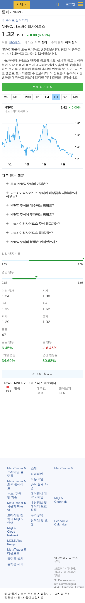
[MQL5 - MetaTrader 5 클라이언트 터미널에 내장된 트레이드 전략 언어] (7, 4)
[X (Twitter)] (70, 545)
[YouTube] (57, 551)
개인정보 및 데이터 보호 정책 (39, 506)
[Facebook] (57, 545)
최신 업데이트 (16, 484)
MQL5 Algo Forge (14, 542)
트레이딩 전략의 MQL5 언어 (15, 519)
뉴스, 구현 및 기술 (14, 495)
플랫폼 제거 (15, 564)
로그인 (70, 4)
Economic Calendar (61, 522)
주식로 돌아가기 (17, 20)
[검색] (57, 4)
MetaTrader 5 (63, 468)
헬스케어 (14, 42)
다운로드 (16, 551)
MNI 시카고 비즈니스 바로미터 (35, 383)
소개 (34, 468)
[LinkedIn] (63, 551)
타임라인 (37, 473)
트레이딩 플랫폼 (16, 472)
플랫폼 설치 (15, 558)
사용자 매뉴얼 (16, 506)
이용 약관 (37, 479)
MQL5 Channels (60, 499)
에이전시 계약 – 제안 (39, 495)
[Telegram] (63, 545)
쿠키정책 (37, 515)
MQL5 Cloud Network (13, 531)
